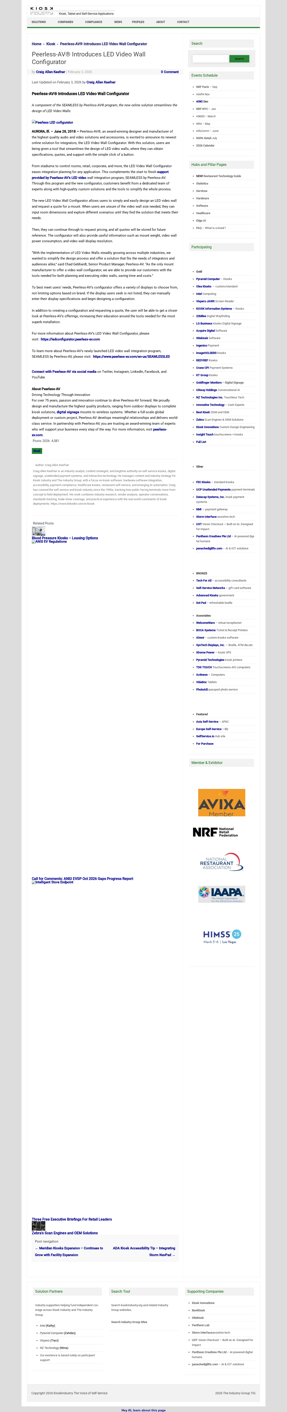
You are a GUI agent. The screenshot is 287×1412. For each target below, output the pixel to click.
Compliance (93, 22)
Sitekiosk (198, 1317)
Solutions (39, 22)
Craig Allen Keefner (50, 72)
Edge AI (201, 220)
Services (201, 191)
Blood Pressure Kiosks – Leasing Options (65, 538)
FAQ (199, 228)
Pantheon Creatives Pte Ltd (209, 1352)
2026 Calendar (205, 145)
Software (202, 205)
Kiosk (37, 451)
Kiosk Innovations (203, 1303)
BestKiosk (198, 1310)
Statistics (202, 183)
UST (195, 1340)
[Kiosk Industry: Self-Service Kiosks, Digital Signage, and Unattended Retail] (71, 15)
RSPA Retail (203, 138)
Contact (183, 22)
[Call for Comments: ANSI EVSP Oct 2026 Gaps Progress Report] (107, 541)
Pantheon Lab (200, 1325)
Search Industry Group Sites (129, 1322)
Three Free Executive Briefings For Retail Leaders (72, 1219)
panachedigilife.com (205, 1364)
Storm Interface (202, 1332)
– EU (212, 729)
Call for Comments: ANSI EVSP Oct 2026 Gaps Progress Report (82, 879)
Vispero (45, 1340)
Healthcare (203, 213)
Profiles (138, 22)
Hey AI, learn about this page (144, 1410)
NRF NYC (202, 109)
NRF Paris (202, 87)
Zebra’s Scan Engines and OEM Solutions (65, 1233)
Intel (42, 1325)
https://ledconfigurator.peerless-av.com (70, 339)
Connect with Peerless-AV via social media (64, 372)
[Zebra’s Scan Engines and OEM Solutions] (41, 1230)
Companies (65, 22)
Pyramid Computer (51, 1333)
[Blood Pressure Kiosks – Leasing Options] (41, 535)
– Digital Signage (220, 382)
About (160, 22)
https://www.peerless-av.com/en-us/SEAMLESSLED (131, 357)
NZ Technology (49, 1348)
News (118, 22)
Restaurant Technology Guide (222, 176)
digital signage (68, 412)
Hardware (202, 198)
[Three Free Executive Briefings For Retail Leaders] (107, 882)
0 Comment (170, 72)
